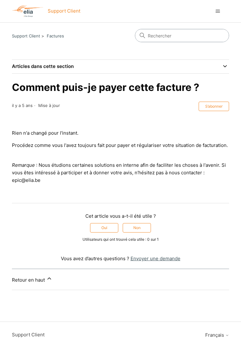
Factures (55, 35)
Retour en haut (29, 280)
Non (137, 227)
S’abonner (213, 106)
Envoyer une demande (155, 258)
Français (215, 335)
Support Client (26, 35)
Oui (104, 227)
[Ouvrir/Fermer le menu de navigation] (218, 11)
